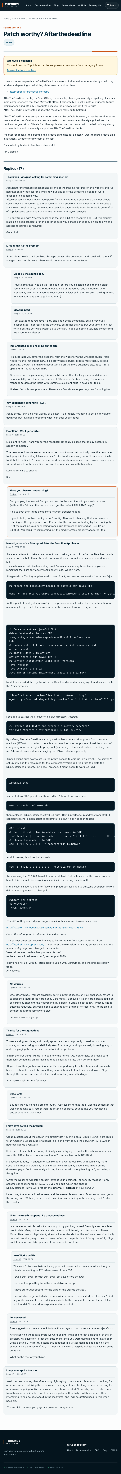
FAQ (97, 1450)
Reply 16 (13, 1321)
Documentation (43, 5)
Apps (29, 5)
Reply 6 (9, 406)
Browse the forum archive (21, 70)
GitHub (82, 5)
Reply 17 (10, 1374)
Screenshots (68, 5)
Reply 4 (16, 314)
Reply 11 (10, 1034)
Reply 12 (13, 1098)
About (70, 1450)
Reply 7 (9, 435)
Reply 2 (9, 249)
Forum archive (18, 18)
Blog (56, 5)
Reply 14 (13, 1219)
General (9, 42)
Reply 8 (13, 494)
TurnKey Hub (95, 5)
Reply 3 (16, 277)
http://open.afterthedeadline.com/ (29, 91)
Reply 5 (13, 350)
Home (6, 18)
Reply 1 (9, 181)
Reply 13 (10, 1130)
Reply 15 (17, 1259)
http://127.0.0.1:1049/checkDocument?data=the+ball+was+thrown (44, 927)
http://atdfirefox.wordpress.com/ (25, 944)
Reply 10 (13, 988)
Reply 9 (9, 547)
